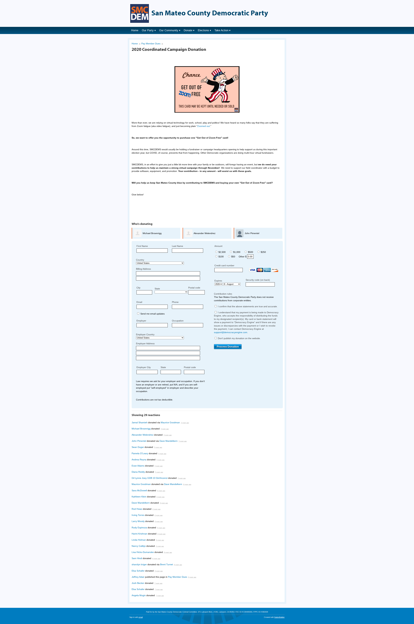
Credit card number (224, 265)
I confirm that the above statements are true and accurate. (247, 306)
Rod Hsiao (137, 509)
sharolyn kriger (139, 564)
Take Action (221, 30)
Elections (203, 30)
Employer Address (145, 343)
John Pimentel (252, 233)
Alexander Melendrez (204, 233)
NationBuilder (279, 617)
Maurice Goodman (170, 422)
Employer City (143, 367)
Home (134, 30)
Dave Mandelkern (168, 441)
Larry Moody (138, 521)
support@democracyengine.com (230, 332)
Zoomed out (203, 126)
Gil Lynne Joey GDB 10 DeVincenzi (150, 478)
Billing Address (143, 269)
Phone (175, 302)
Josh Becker (138, 583)
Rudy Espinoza (139, 527)
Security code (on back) (258, 280)
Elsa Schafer (138, 570)
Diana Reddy (138, 472)
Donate (188, 30)
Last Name (177, 246)
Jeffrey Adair (138, 577)
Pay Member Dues (150, 43)
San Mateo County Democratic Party (209, 12)
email (141, 617)
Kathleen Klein (139, 496)
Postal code (194, 287)
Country (140, 260)
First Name (142, 246)
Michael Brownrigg (152, 233)
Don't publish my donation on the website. (239, 338)
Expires (218, 280)
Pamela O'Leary (140, 453)
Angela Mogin (139, 595)
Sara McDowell (139, 490)
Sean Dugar (138, 447)
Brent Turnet (166, 564)
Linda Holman (139, 540)
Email (139, 302)
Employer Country (145, 334)
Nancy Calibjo (139, 546)
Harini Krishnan (139, 533)
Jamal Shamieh (139, 422)
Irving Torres (138, 515)
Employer (141, 320)
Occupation (178, 320)
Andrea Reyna (139, 459)
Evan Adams (138, 465)
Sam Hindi (137, 558)
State (157, 288)
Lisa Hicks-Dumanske (143, 552)
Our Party (148, 30)
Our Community (168, 30)
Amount (218, 246)
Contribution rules (223, 293)
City (138, 287)
